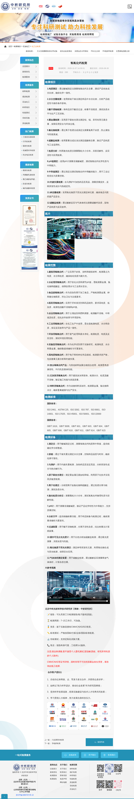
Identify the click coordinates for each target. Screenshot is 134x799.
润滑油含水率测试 (81, 51)
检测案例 (26, 77)
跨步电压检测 (28, 155)
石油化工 (26, 46)
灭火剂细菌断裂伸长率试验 (47, 51)
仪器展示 (26, 66)
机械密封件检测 (29, 150)
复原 (96, 72)
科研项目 (26, 107)
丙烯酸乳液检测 (29, 175)
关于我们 (63, 769)
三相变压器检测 (29, 137)
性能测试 (26, 113)
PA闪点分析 (95, 51)
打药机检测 (27, 141)
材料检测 (26, 91)
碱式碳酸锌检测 (29, 188)
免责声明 (63, 779)
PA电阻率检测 (108, 51)
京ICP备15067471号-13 (25, 795)
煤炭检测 (26, 97)
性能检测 (73, 779)
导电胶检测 (56, 743)
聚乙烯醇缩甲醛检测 (30, 179)
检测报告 (53, 779)
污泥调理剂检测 (58, 740)
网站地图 (63, 782)
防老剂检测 (27, 184)
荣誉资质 (63, 775)
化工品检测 (36, 46)
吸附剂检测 (27, 146)
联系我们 (63, 772)
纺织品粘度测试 (66, 51)
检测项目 (17, 46)
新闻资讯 (26, 72)
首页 (10, 46)
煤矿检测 (73, 772)
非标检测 (73, 786)
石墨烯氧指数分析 (123, 51)
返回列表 (100, 742)
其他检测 (26, 123)
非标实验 (26, 118)
